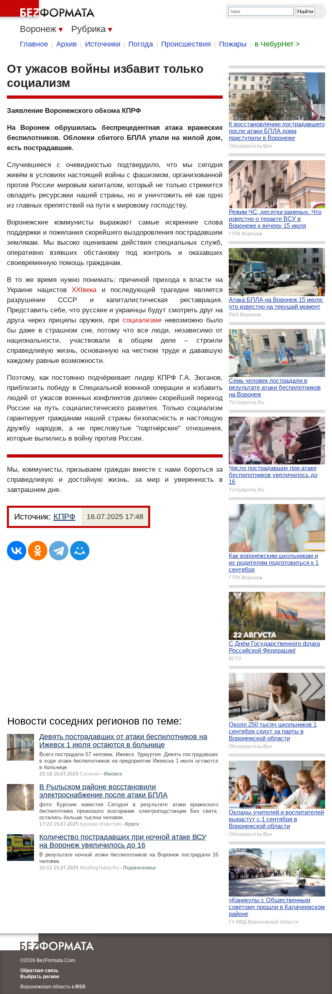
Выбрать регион (39, 976)
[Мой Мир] (79, 550)
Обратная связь (39, 970)
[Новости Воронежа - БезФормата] (48, 10)
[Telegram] (58, 550)
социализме (142, 320)
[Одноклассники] (37, 550)
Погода (140, 44)
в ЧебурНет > (277, 44)
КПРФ (64, 516)
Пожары (233, 44)
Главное (34, 44)
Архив (66, 44)
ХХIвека (84, 290)
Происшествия (186, 44)
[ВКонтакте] (16, 550)
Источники (102, 44)
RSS (80, 987)
